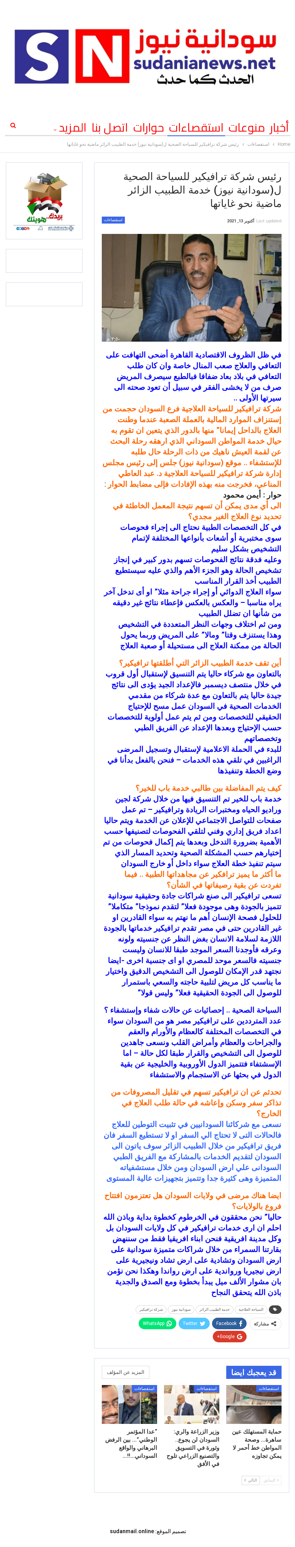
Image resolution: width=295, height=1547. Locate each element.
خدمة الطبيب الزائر (214, 1309)
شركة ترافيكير (151, 1309)
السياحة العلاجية (251, 1309)
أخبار (279, 127)
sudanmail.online (132, 1531)
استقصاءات (196, 127)
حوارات (148, 127)
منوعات (247, 127)
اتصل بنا (109, 127)
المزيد (72, 127)
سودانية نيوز (181, 1309)
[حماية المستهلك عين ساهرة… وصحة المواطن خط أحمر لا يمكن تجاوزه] (254, 1404)
